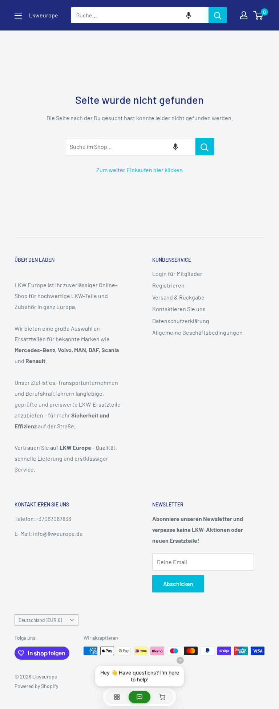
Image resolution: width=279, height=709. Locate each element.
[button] (188, 15)
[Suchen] (218, 15)
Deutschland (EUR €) (40, 620)
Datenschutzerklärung (180, 320)
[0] (258, 15)
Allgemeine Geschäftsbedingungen (197, 332)
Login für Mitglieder (177, 273)
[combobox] (140, 15)
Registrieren (168, 285)
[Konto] (243, 15)
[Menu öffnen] (18, 16)
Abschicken (178, 583)
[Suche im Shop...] (204, 146)
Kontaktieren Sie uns (179, 308)
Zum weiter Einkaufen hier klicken (139, 169)
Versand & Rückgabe (178, 297)
